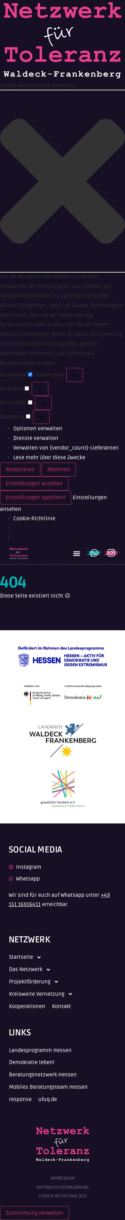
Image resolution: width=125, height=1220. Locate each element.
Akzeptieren (20, 469)
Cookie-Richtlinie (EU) (62, 1196)
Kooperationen (27, 1006)
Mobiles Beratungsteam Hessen (48, 1087)
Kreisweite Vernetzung (36, 994)
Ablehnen (58, 469)
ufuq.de (47, 1099)
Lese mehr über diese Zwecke (49, 457)
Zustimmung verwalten (34, 1213)
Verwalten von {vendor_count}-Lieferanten (66, 448)
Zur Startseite (16, 615)
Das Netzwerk (25, 969)
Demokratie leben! (31, 1062)
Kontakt (61, 1006)
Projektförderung (29, 981)
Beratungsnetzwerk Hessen (43, 1074)
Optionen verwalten (37, 428)
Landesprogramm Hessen (40, 1050)
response (20, 1099)
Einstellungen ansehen (34, 483)
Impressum (62, 1178)
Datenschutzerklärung (62, 1187)
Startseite (21, 957)
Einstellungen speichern (36, 497)
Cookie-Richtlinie (34, 518)
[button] (62, 181)
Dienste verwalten (35, 438)
